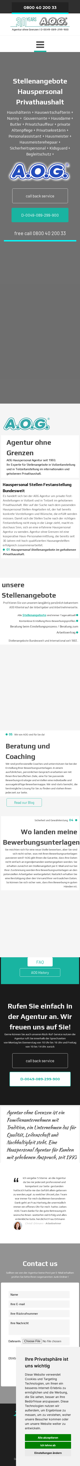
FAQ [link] (40, 962)
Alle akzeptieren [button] (48, 1437)
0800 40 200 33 (40, 7)
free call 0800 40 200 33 (40, 233)
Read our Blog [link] (24, 802)
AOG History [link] (40, 972)
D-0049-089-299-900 (40, 215)
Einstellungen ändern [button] (48, 1452)
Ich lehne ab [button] (48, 1445)
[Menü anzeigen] (40, 45)
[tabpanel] (40, 23)
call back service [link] (40, 196)
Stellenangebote (34, 615)
